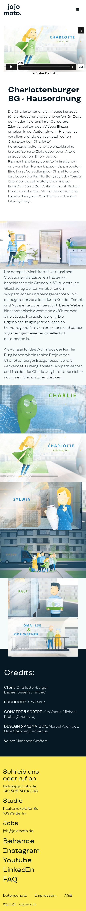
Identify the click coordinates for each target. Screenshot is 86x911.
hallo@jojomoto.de (19, 786)
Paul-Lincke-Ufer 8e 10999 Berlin (20, 811)
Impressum (45, 895)
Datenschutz (15, 895)
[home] (12, 9)
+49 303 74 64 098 (20, 791)
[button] (78, 10)
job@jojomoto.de (18, 831)
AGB (68, 895)
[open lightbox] (43, 245)
